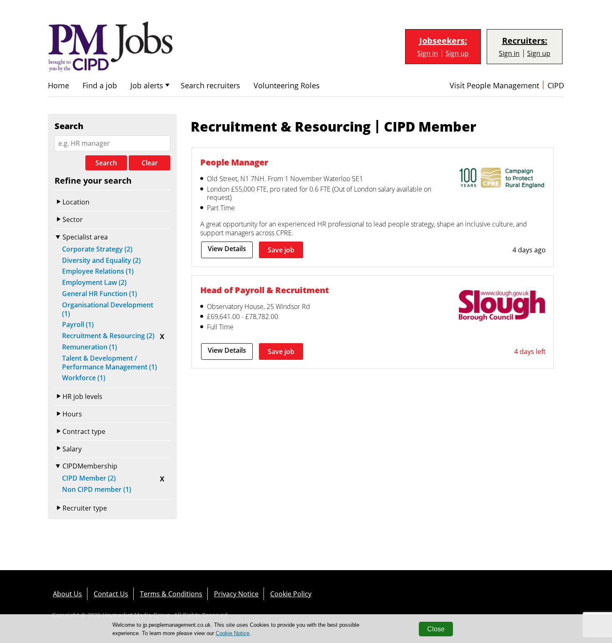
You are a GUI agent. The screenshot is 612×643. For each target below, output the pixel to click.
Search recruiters (210, 85)
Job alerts (146, 85)
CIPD (555, 85)
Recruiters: (524, 41)
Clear (150, 162)
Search (106, 162)
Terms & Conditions (171, 593)
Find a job (99, 85)
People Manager (234, 162)
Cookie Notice (232, 633)
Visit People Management (494, 85)
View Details (227, 248)
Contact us (111, 593)
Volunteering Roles (287, 85)
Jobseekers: (443, 41)
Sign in (427, 53)
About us (67, 593)
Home (58, 85)
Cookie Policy (290, 593)
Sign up (457, 53)
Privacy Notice (236, 593)
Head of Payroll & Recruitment (264, 290)
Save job (281, 249)
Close (436, 629)
